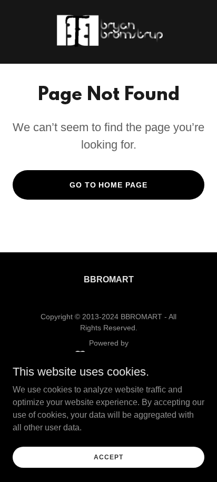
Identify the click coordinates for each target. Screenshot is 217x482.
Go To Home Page (109, 185)
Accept (108, 456)
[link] (108, 32)
